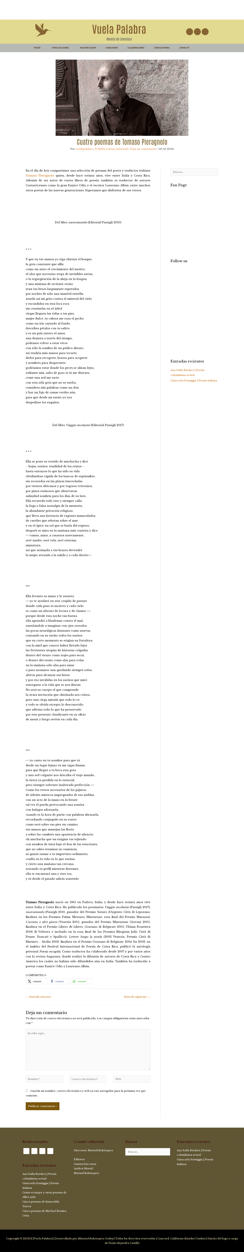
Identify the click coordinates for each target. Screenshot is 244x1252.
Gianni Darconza (85, 1163)
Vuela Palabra (119, 28)
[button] (37, 981)
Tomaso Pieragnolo (40, 175)
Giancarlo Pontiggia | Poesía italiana (193, 380)
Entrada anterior (38, 996)
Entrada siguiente (137, 996)
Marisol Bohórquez (101, 1150)
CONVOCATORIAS (162, 48)
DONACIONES (112, 48)
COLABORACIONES (135, 48)
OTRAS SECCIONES (60, 48)
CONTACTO (184, 48)
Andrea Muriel (83, 1168)
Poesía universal (117, 148)
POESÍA (37, 48)
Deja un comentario (143, 148)
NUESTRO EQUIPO (88, 48)
